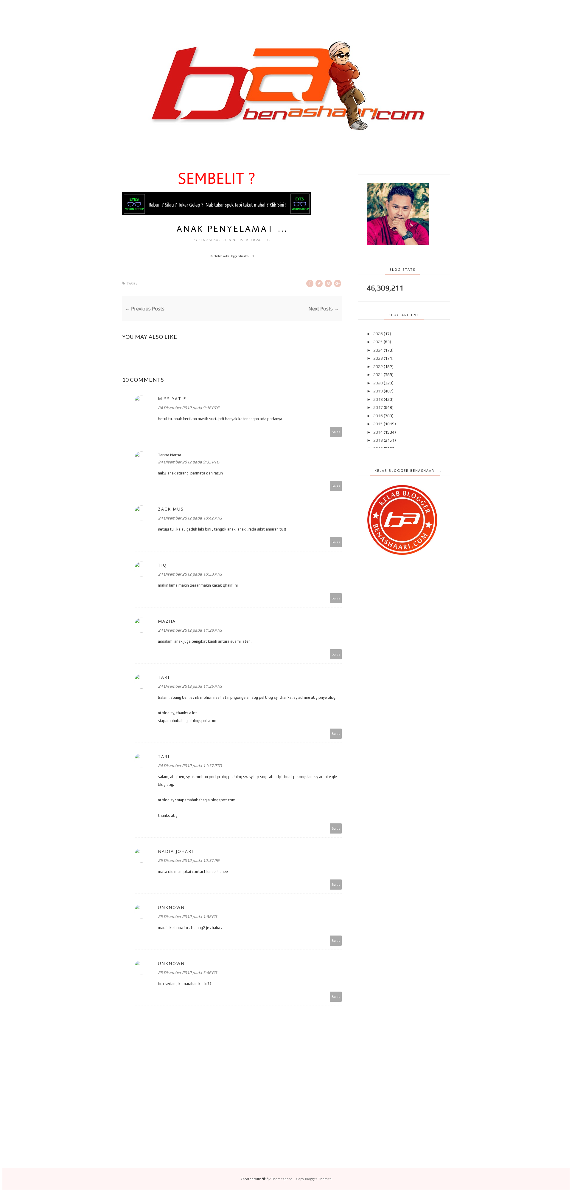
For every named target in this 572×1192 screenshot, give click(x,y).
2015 (378, 423)
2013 (378, 440)
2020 (378, 383)
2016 (378, 415)
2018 (378, 399)
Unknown (171, 907)
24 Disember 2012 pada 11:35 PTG (190, 686)
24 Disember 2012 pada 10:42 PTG (190, 518)
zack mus (171, 509)
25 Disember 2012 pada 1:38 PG (187, 916)
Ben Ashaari (210, 240)
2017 (378, 407)
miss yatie (172, 398)
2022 (378, 366)
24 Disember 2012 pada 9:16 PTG (188, 407)
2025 (378, 341)
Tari (164, 677)
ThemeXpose (281, 1178)
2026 (378, 333)
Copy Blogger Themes (313, 1178)
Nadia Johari (175, 851)
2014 (378, 432)
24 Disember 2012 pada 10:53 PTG (190, 574)
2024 (378, 350)
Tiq (162, 565)
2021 (378, 374)
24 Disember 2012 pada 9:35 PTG (188, 462)
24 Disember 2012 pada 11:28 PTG (190, 630)
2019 (378, 391)
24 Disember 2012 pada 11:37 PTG (190, 765)
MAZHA (167, 621)
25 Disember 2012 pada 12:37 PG (188, 860)
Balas (336, 432)
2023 (378, 358)
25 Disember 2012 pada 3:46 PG (187, 972)
